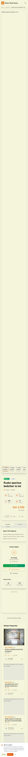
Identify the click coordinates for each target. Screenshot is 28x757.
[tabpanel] (14, 534)
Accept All (10, 754)
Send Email (15, 573)
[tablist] (14, 525)
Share (14, 516)
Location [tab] (8, 526)
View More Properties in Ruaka (14, 618)
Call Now (15, 565)
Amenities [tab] (20, 524)
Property (8, 7)
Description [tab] (7, 524)
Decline (4, 754)
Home (2, 7)
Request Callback (15, 569)
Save (22, 516)
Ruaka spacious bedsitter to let (18, 7)
